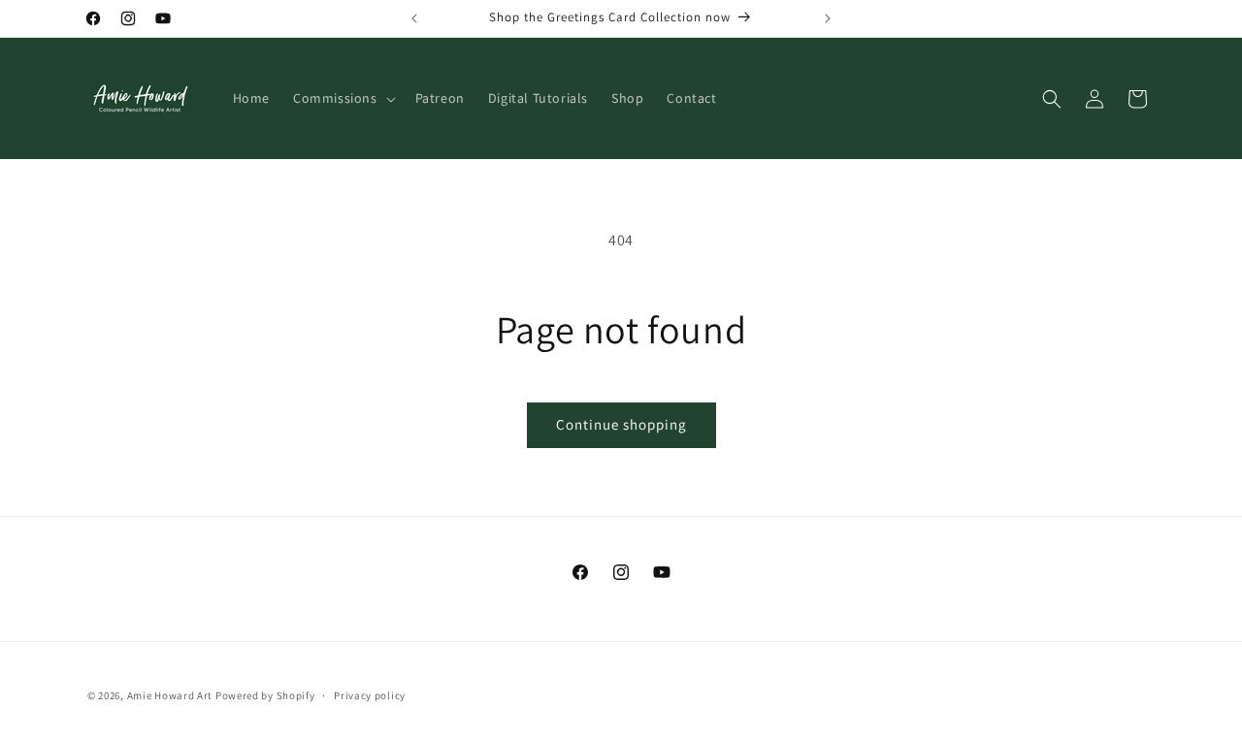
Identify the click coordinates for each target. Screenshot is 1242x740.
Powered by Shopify (265, 695)
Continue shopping (621, 424)
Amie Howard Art (170, 695)
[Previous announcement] (414, 18)
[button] (342, 98)
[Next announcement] (827, 18)
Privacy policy (370, 695)
